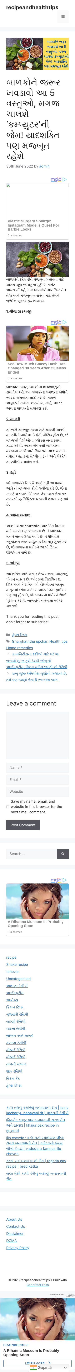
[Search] (63, 854)
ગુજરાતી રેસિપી (17, 1014)
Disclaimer (15, 1233)
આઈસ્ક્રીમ (15, 993)
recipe (11, 957)
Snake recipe (17, 964)
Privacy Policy (17, 1248)
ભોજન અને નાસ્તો (19, 1036)
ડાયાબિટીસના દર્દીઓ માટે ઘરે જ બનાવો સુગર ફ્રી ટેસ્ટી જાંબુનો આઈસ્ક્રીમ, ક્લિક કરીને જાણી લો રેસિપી (36, 660)
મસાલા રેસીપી (16, 1043)
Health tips (58, 641)
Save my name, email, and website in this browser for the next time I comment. (36, 806)
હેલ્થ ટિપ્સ (19, 635)
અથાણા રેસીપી (17, 986)
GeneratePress (37, 1285)
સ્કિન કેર (13, 1078)
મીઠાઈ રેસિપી (15, 1050)
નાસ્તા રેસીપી (15, 1028)
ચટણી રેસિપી (15, 1021)
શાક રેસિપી (14, 1071)
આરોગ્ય (12, 1000)
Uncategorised (18, 979)
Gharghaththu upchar (29, 641)
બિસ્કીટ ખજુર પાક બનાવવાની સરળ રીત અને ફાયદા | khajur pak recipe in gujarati (35, 1125)
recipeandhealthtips (32, 7)
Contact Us (15, 1226)
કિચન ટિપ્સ (15, 1007)
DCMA (11, 1241)
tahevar (12, 972)
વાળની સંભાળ (16, 1064)
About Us (14, 1219)
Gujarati (44, 1367)
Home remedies (19, 648)
